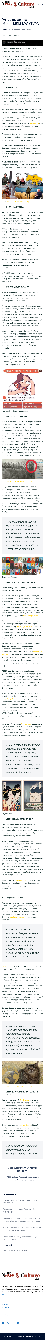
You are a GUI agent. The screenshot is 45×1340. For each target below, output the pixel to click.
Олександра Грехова (32, 616)
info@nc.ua (6, 1315)
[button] (38, 4)
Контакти (5, 1307)
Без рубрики (27, 29)
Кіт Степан (24, 1100)
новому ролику (22, 880)
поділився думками (18, 917)
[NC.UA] (18, 4)
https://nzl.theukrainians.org (18, 202)
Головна (5, 1304)
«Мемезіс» (34, 123)
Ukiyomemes (26, 724)
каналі (5, 966)
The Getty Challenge (11, 699)
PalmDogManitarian (24, 626)
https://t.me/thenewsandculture (19, 481)
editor (7, 29)
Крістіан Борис (25, 1125)
